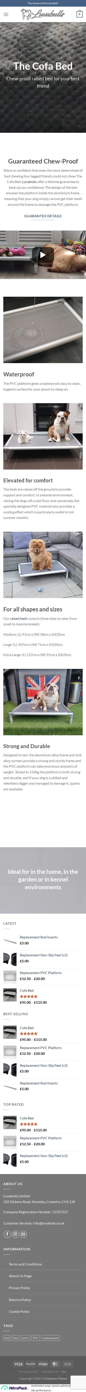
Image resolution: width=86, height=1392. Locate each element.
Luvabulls (29, 181)
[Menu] (6, 14)
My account (28, 1371)
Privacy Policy (19, 1288)
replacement (50, 1338)
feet (15, 1338)
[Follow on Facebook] (7, 1234)
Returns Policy (20, 1300)
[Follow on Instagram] (15, 1234)
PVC (36, 1338)
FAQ (64, 1371)
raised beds (18, 618)
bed (7, 1338)
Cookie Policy (19, 1311)
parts (25, 1338)
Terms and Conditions (25, 1264)
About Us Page (20, 1276)
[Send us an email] (23, 1234)
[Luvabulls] (43, 14)
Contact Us (49, 1371)
